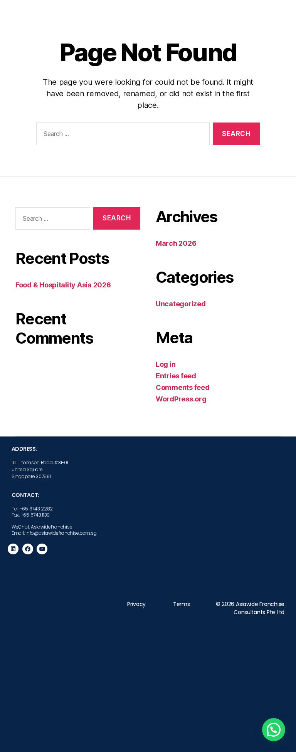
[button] (273, 729)
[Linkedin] (13, 549)
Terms (181, 604)
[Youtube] (42, 549)
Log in (165, 364)
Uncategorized (181, 304)
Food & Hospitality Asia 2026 (63, 285)
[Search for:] (121, 135)
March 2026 (176, 243)
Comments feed (183, 387)
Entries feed (176, 376)
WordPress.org (181, 399)
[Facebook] (27, 549)
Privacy (136, 604)
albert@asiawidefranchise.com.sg (226, 726)
